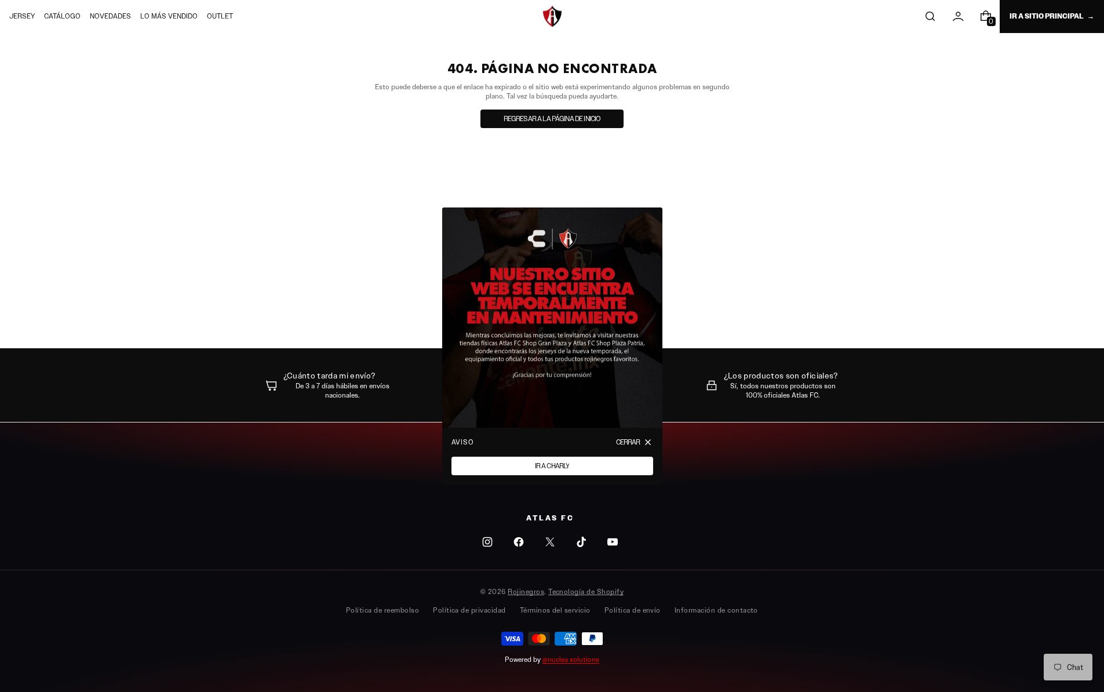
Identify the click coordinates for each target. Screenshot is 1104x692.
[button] (930, 16)
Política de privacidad (469, 610)
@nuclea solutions (570, 659)
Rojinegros (526, 591)
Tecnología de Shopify (586, 591)
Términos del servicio (555, 610)
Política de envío (632, 610)
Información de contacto (716, 610)
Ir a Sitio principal (1047, 16)
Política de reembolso (382, 610)
